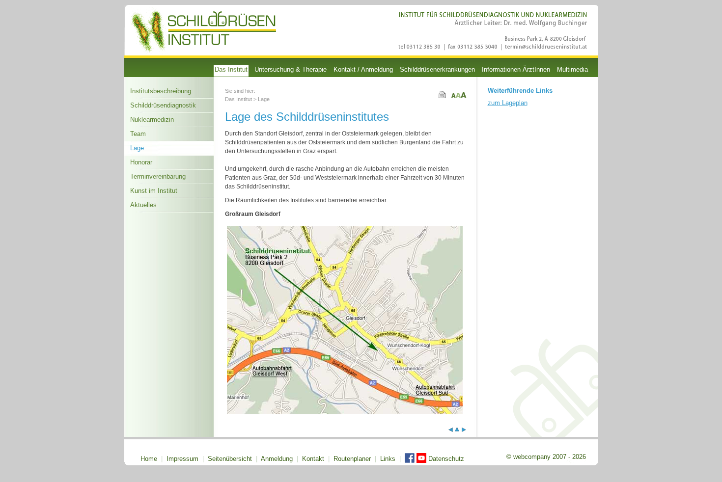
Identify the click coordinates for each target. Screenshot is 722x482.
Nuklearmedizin (152, 119)
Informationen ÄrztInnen (516, 69)
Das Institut (231, 69)
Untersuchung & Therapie (290, 69)
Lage (137, 148)
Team (138, 133)
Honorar (141, 162)
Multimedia (572, 69)
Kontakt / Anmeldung (363, 69)
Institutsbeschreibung (160, 91)
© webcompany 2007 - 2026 (546, 456)
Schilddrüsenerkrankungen (437, 69)
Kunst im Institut (153, 190)
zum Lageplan (508, 103)
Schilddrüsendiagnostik (163, 105)
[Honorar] (463, 429)
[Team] (450, 429)
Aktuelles (143, 205)
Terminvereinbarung (158, 176)
